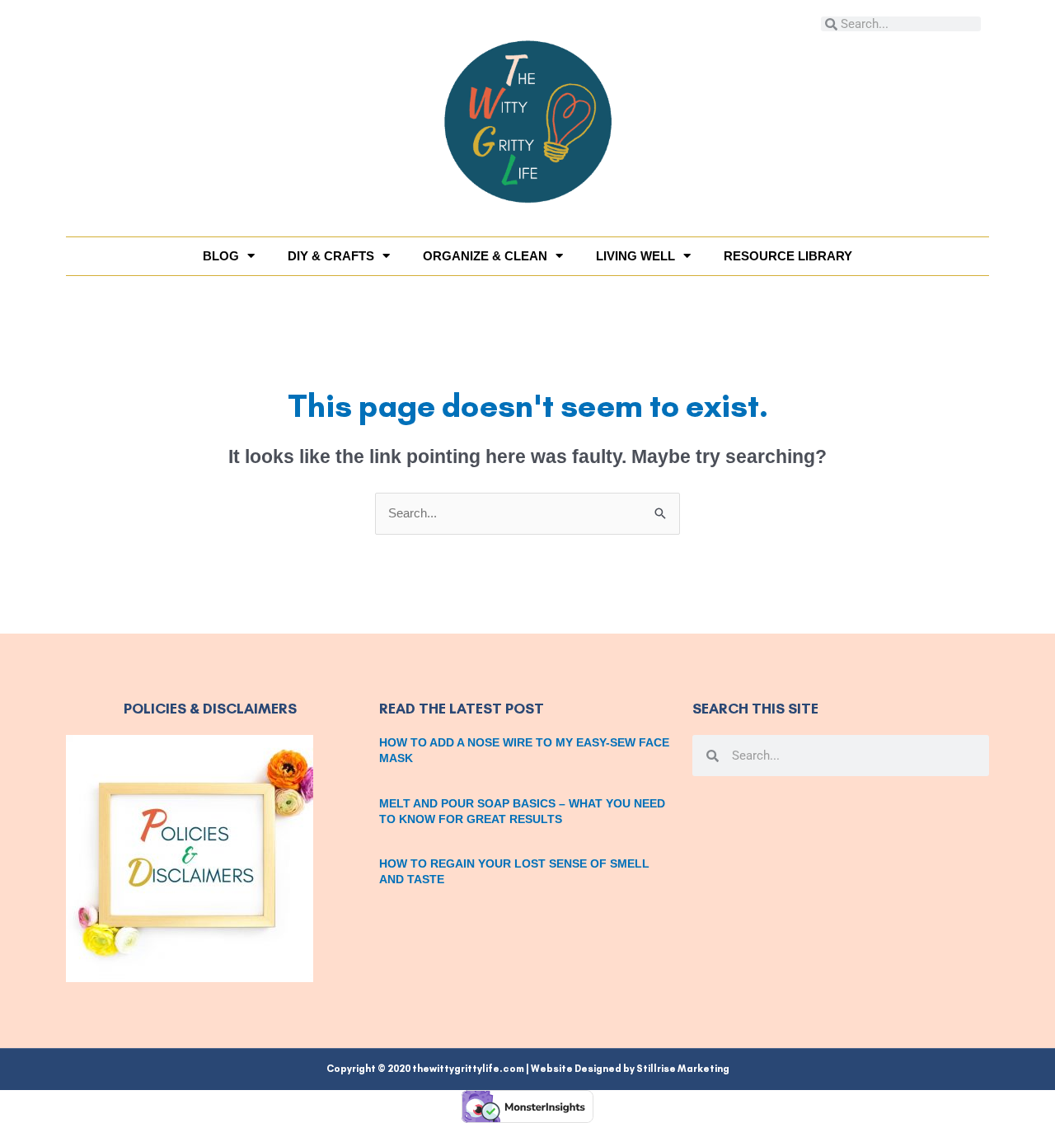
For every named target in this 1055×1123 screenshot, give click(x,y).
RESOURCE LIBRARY (788, 256)
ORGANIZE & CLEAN (485, 256)
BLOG (221, 256)
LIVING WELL (635, 256)
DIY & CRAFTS (331, 256)
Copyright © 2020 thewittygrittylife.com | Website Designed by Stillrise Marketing (527, 1068)
